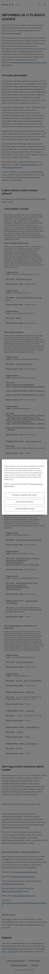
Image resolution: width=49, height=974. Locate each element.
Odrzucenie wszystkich (24, 502)
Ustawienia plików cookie (24, 509)
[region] (24, 487)
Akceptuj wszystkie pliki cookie (24, 495)
